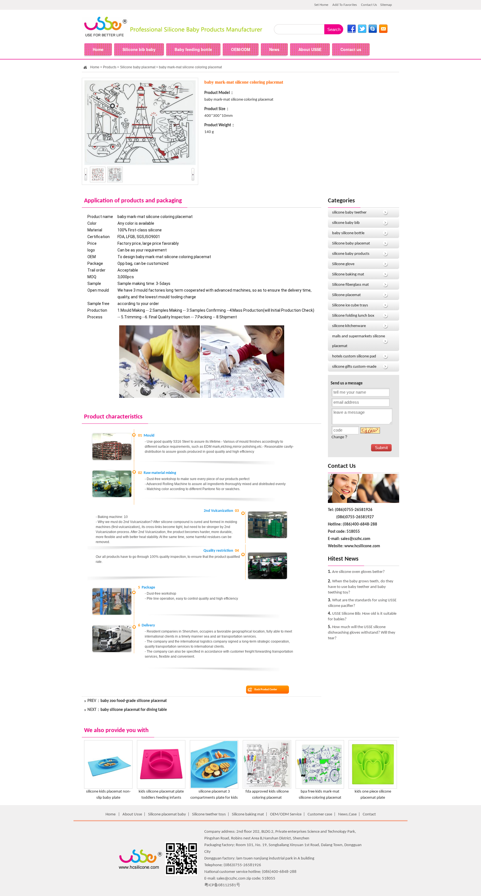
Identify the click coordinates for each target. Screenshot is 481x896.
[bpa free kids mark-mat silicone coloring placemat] (320, 788)
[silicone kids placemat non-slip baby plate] (108, 788)
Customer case (320, 814)
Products (109, 67)
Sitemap (386, 5)
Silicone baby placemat (137, 67)
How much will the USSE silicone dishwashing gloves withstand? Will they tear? (361, 632)
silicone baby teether (349, 212)
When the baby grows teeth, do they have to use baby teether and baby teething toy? (360, 587)
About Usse (132, 814)
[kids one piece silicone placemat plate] (373, 788)
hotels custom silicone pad (354, 356)
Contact (369, 814)
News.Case (347, 814)
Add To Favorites (344, 5)
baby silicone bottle (348, 233)
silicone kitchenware (349, 326)
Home (94, 67)
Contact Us (369, 5)
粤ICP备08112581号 (222, 885)
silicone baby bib (346, 223)
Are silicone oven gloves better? (358, 572)
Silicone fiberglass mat (350, 285)
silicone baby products (350, 254)
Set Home (321, 5)
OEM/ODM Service (285, 814)
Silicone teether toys (209, 814)
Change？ (340, 437)
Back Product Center (265, 689)
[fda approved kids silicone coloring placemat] (267, 788)
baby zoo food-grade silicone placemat (133, 701)
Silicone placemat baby (167, 814)
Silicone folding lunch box (353, 316)
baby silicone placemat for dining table (133, 710)
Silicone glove (343, 264)
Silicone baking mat (348, 274)
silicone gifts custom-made (354, 367)
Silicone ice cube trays (350, 305)
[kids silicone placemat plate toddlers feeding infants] (161, 788)
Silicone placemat (346, 295)
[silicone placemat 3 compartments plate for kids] (214, 788)
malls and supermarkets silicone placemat (358, 341)
